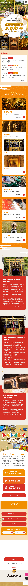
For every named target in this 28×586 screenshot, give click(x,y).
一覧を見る (23, 80)
